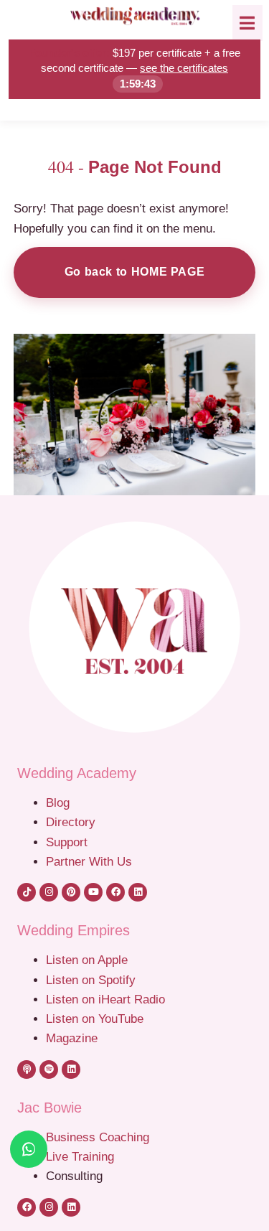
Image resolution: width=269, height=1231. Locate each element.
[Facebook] (115, 892)
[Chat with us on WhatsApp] (28, 1149)
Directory (70, 821)
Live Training (80, 1156)
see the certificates (184, 68)
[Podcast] (26, 1069)
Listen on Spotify (91, 979)
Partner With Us (89, 861)
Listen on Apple (88, 959)
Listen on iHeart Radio (105, 999)
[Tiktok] (26, 892)
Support (67, 842)
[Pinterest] (71, 892)
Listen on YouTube (94, 1018)
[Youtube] (93, 892)
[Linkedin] (137, 892)
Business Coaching (97, 1137)
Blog (58, 802)
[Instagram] (48, 892)
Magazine (72, 1037)
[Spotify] (48, 1069)
